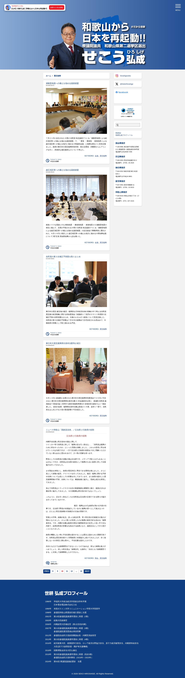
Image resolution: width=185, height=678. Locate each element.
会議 (96, 156)
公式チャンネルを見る (56, 7)
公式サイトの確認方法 (126, 116)
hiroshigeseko (125, 76)
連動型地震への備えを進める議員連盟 (62, 83)
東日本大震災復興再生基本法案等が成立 (63, 343)
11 (67, 571)
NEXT (87, 571)
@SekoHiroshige (126, 84)
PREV (46, 571)
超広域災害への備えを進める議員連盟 (62, 170)
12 (72, 571)
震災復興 (103, 156)
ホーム (48, 76)
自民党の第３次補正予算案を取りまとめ (63, 257)
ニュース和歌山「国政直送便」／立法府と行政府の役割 (70, 430)
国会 (96, 558)
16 (81, 571)
